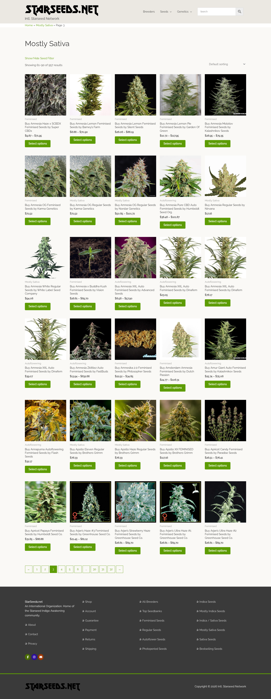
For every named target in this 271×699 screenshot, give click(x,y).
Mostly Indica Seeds (212, 611)
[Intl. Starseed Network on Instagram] (34, 657)
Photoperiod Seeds (154, 648)
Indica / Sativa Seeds (212, 620)
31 (103, 569)
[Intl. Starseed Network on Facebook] (27, 657)
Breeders (149, 11)
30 (94, 569)
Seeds (164, 11)
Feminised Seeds (153, 620)
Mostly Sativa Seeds (212, 630)
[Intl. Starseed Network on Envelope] (41, 657)
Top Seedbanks (152, 611)
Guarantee (92, 620)
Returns (90, 639)
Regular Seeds (151, 630)
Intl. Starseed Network (42, 18)
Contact (33, 634)
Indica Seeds (207, 601)
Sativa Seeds (207, 639)
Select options (38, 143)
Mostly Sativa (44, 25)
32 (111, 569)
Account (90, 611)
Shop (88, 601)
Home (29, 25)
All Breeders (150, 601)
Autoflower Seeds (153, 639)
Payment (91, 630)
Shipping (90, 648)
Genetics (182, 11)
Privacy (32, 643)
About (32, 624)
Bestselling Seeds (210, 648)
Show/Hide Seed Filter (39, 58)
